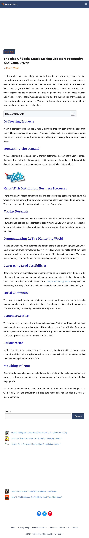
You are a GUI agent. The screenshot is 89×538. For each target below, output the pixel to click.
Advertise (53, 528)
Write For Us (64, 528)
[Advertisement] (44, 25)
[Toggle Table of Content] (71, 114)
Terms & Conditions (39, 528)
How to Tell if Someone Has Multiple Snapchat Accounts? (35, 444)
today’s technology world (58, 281)
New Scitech (58, 534)
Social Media (9, 52)
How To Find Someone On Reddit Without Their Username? (36, 497)
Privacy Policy (23, 528)
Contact (75, 528)
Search (8, 411)
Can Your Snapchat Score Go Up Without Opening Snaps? (36, 438)
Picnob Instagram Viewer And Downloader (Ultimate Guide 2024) (39, 432)
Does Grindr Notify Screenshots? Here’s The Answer (34, 491)
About (13, 528)
